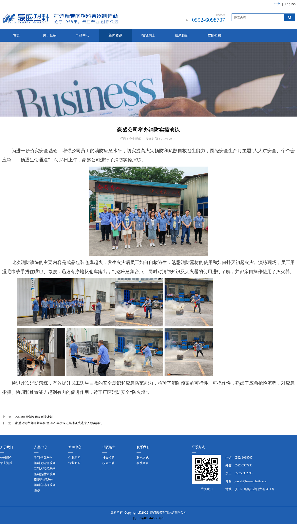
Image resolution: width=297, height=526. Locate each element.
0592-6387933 (243, 465)
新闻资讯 (115, 35)
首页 (16, 35)
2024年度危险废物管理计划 (34, 417)
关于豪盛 (50, 35)
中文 (277, 4)
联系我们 (182, 35)
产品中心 (82, 35)
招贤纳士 (148, 35)
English (290, 4)
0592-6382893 (243, 473)
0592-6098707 (243, 457)
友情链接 (214, 35)
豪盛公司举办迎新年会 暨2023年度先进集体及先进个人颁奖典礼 (58, 423)
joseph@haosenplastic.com (251, 481)
